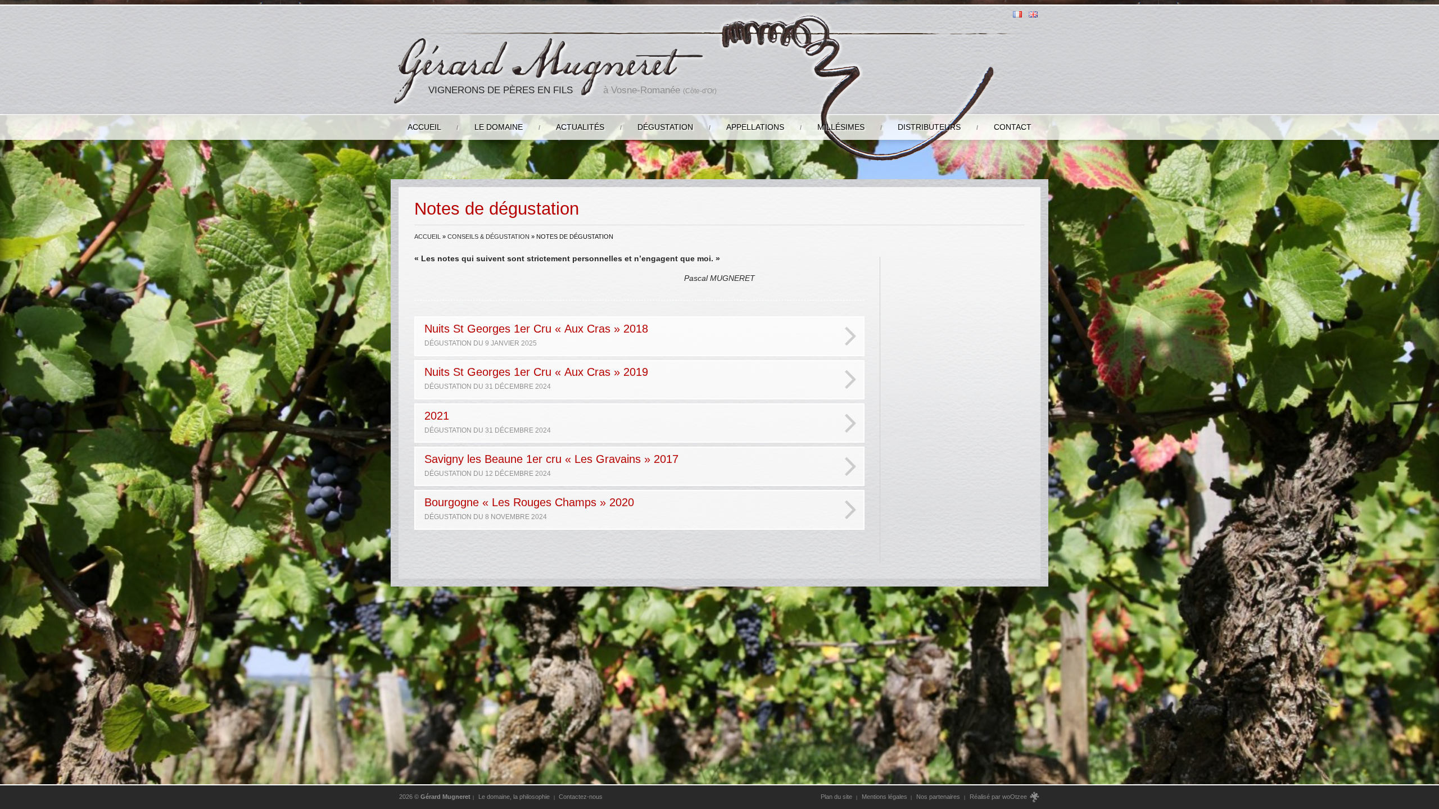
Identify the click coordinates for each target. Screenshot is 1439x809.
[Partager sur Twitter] (981, 398)
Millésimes (841, 126)
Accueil (424, 126)
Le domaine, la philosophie (514, 796)
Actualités (580, 126)
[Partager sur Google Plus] (960, 398)
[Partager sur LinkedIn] (917, 398)
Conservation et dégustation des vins (957, 290)
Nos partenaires (938, 796)
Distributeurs (929, 126)
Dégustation (665, 126)
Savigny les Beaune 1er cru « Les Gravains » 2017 (551, 465)
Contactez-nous (581, 796)
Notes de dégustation (942, 320)
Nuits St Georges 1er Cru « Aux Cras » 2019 (536, 378)
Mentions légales (884, 796)
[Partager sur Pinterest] (939, 398)
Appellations (755, 126)
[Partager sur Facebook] (1002, 398)
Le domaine (498, 126)
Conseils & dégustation (488, 236)
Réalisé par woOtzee (999, 796)
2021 (487, 422)
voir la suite (835, 556)
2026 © (434, 796)
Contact (1012, 126)
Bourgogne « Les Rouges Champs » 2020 (529, 508)
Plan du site (836, 796)
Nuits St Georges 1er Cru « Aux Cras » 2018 (536, 334)
